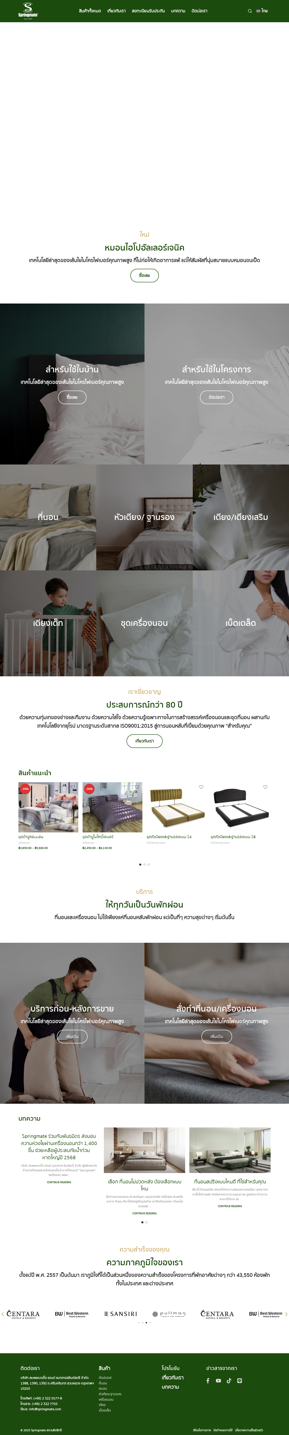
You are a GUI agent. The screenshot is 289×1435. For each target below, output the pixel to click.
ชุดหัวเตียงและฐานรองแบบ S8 (233, 837)
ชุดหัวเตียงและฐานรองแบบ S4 (169, 837)
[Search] (250, 11)
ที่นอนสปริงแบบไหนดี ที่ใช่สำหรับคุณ (230, 1182)
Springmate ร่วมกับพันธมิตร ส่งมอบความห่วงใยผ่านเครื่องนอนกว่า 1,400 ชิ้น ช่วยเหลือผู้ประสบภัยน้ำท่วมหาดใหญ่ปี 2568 (59, 1147)
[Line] (239, 1380)
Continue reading (59, 1182)
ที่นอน (103, 1383)
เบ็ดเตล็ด (105, 1410)
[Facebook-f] (208, 1380)
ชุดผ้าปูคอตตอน (30, 837)
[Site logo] (28, 10)
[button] (2, 1314)
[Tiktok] (229, 1380)
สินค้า (104, 1368)
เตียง (102, 1405)
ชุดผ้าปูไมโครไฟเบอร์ (98, 837)
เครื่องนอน (24, 843)
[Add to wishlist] (73, 787)
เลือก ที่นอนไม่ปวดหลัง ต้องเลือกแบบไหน (144, 1185)
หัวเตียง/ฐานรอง (156, 843)
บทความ (170, 1387)
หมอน (103, 1388)
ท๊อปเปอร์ (105, 1378)
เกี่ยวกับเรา (173, 1378)
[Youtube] (218, 1380)
